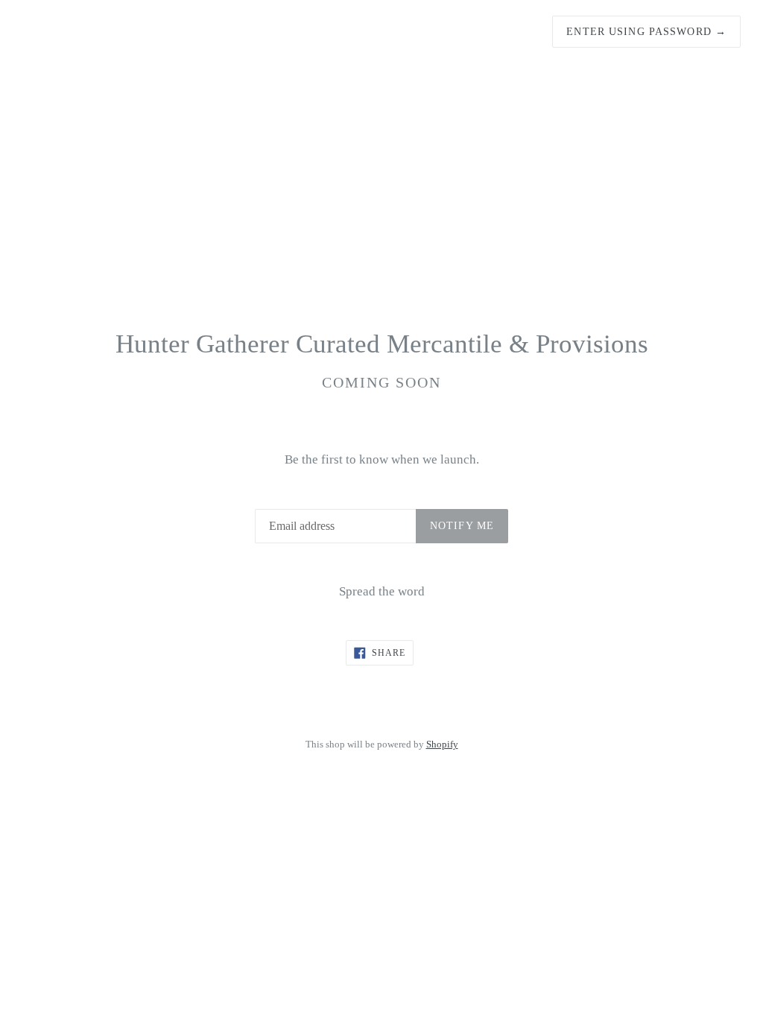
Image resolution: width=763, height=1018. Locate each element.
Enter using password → (646, 31)
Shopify (442, 744)
